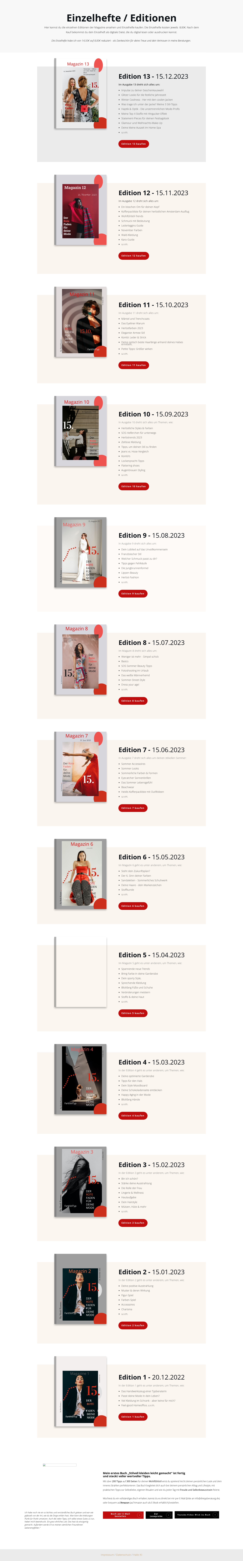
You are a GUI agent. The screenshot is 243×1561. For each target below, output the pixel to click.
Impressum (107, 1554)
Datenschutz (123, 1554)
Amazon (125, 1502)
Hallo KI (137, 1554)
